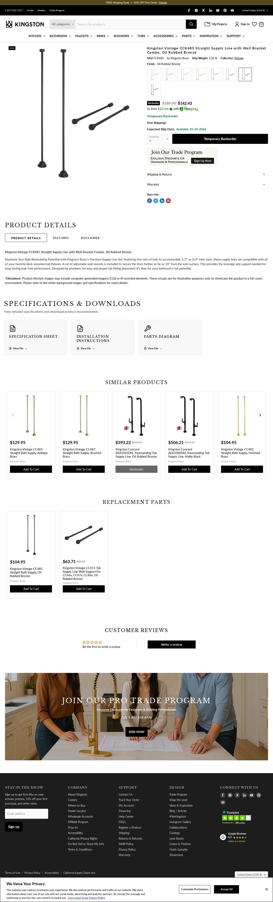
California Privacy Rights (83, 838)
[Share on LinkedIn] (162, 200)
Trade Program (57, 10)
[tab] (26, 238)
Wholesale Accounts (80, 816)
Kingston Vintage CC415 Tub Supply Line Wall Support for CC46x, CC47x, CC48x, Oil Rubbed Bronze (82, 573)
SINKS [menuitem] (101, 36)
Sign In (245, 24)
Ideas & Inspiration (181, 805)
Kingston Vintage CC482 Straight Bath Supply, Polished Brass (240, 452)
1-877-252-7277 (14, 10)
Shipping (124, 833)
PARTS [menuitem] (186, 36)
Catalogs (174, 833)
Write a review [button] (171, 644)
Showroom (176, 855)
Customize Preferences (194, 889)
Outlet (30, 10)
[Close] (266, 889)
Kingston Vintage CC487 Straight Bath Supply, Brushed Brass (82, 452)
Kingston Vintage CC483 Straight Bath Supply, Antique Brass (29, 452)
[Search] (191, 24)
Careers (72, 800)
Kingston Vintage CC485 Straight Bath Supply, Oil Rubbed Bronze (26, 572)
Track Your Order (129, 800)
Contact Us (126, 794)
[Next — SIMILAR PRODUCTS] (260, 415)
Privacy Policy (127, 849)
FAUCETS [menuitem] (82, 36)
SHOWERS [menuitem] (121, 36)
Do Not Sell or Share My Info (86, 844)
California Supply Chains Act (79, 872)
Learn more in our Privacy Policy (86, 897)
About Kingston (77, 794)
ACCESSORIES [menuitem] (163, 36)
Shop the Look (178, 800)
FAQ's (122, 822)
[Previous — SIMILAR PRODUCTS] (13, 415)
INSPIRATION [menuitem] (209, 36)
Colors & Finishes (180, 844)
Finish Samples (178, 849)
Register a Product (130, 827)
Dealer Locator (77, 811)
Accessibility (75, 833)
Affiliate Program (78, 822)
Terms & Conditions (80, 849)
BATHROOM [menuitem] (58, 36)
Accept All (226, 889)
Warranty (124, 855)
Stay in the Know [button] (24, 787)
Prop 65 (73, 827)
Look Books (176, 838)
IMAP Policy (126, 844)
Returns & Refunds (130, 838)
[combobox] (131, 24)
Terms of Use (12, 872)
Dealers (41, 10)
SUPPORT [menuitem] (234, 36)
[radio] (154, 74)
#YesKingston (177, 816)
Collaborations (178, 827)
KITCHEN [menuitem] (35, 36)
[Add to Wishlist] (134, 49)
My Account (126, 805)
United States (253, 10)
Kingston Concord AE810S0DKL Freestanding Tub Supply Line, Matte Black (188, 452)
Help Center (126, 816)
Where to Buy (76, 805)
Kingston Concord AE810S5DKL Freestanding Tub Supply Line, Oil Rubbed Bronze (136, 452)
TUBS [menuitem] (141, 36)
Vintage (238, 58)
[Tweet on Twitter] (155, 200)
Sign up (13, 827)
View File (20, 348)
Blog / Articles (178, 811)
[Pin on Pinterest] (168, 200)
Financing (125, 811)
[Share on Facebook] (149, 200)
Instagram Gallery (180, 822)
